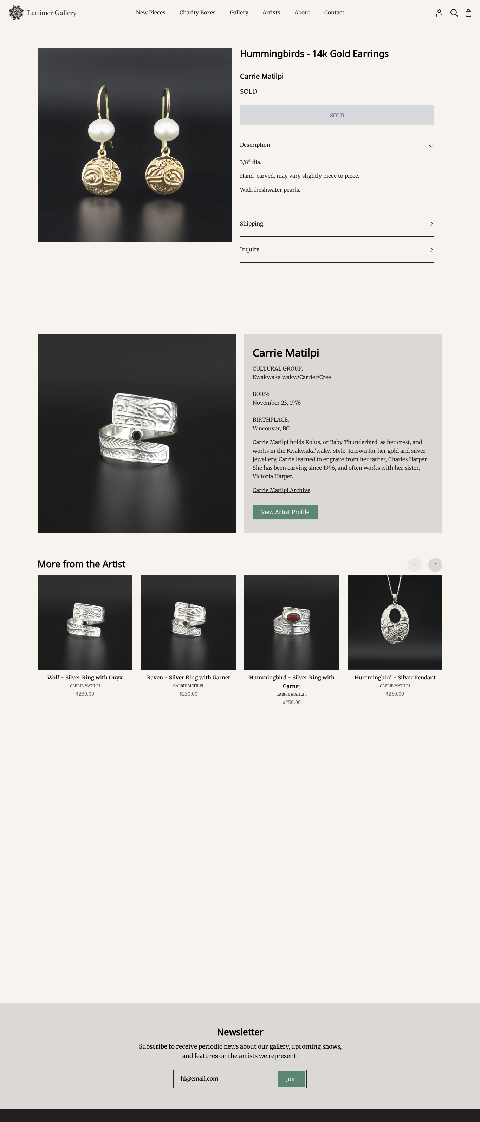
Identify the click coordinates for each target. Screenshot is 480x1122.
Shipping (251, 223)
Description (255, 145)
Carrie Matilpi (262, 76)
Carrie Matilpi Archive (281, 490)
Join (291, 1079)
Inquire (249, 249)
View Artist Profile (285, 512)
